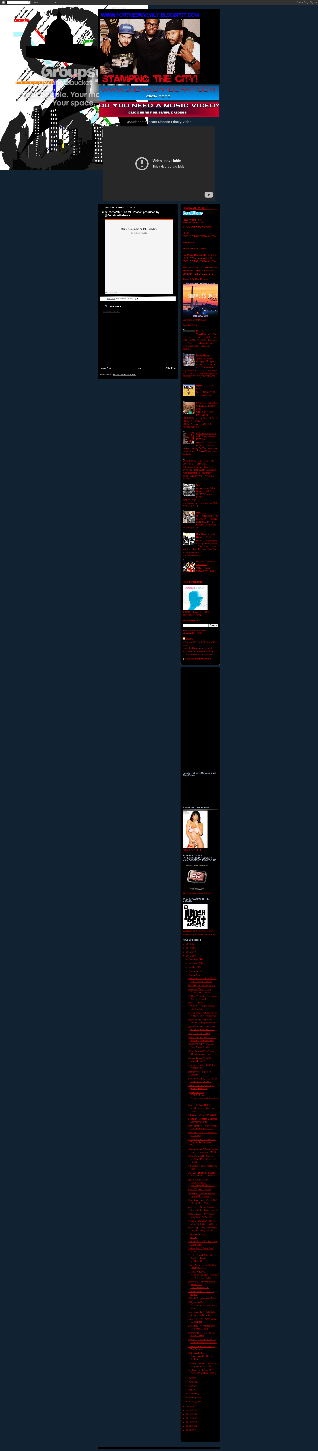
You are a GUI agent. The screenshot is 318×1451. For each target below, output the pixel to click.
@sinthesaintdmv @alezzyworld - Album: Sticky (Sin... (200, 1356)
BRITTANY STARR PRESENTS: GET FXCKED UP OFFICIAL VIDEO (202, 1275)
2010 (188, 1422)
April (191, 1390)
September (194, 971)
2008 (188, 1430)
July (191, 1378)
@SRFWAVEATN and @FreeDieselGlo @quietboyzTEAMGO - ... (201, 1183)
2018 (188, 944)
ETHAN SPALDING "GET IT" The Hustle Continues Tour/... (202, 1142)
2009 (188, 1426)
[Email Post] (136, 298)
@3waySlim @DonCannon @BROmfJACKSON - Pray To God (202, 1159)
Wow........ (201, 513)
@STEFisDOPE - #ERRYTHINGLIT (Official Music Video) (201, 1006)
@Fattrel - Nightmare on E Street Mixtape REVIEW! (206, 436)
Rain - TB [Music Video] (199, 1189)
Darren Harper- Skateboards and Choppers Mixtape (205, 358)
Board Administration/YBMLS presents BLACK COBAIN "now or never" (206, 491)
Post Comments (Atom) (124, 375)
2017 (188, 948)
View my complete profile (198, 659)
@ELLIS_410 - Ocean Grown (202, 1115)
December (194, 959)
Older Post (170, 368)
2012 (188, 1414)
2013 (188, 1410)
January (193, 1401)
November (194, 963)
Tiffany (189, 639)
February (193, 1397)
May (191, 1386)
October (193, 967)
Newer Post (105, 368)
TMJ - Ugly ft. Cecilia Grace (201, 985)
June (191, 1382)
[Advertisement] (138, 342)
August (192, 975)
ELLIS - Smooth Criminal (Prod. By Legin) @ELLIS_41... (200, 1258)
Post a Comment (111, 311)
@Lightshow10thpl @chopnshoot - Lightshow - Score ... (202, 1305)
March (192, 1394)
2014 (188, 1406)
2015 (188, 956)
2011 (188, 1418)
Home (138, 368)
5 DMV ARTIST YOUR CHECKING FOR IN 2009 (207, 406)
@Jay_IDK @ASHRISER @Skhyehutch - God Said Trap (201, 1108)
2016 (188, 952)
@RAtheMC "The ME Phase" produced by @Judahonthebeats (202, 1285)
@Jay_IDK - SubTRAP (199, 1033)
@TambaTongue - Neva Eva (201, 1298)
